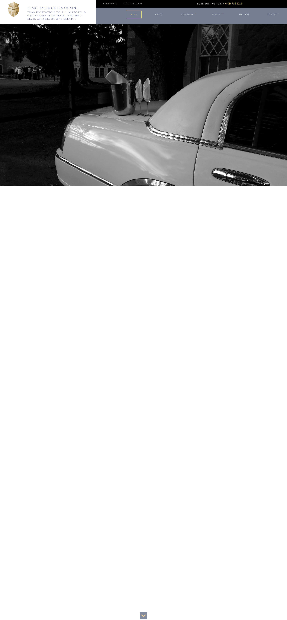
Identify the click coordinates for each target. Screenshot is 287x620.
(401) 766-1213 (233, 4)
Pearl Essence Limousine (53, 8)
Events (216, 14)
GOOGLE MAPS (133, 4)
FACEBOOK (110, 4)
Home (133, 14)
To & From (187, 14)
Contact (273, 14)
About (159, 14)
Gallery (244, 14)
